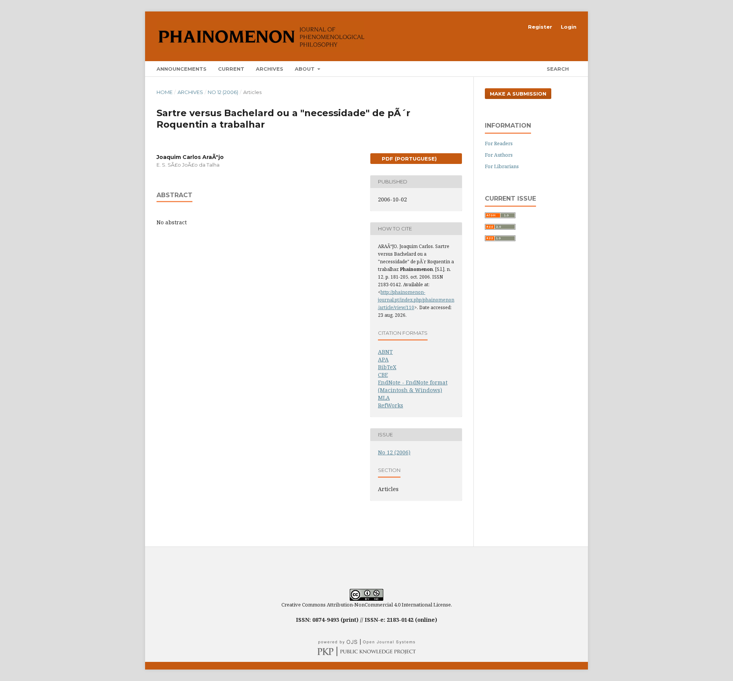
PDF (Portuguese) (408, 159)
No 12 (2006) (223, 92)
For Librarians (502, 166)
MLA (384, 397)
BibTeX (387, 367)
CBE (383, 374)
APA (383, 359)
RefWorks (390, 405)
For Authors (499, 154)
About (305, 69)
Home (165, 92)
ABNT (385, 351)
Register (540, 27)
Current (231, 69)
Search (557, 69)
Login (568, 27)
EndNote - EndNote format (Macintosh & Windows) (412, 386)
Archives (269, 69)
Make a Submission (518, 94)
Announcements (182, 69)
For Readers (499, 143)
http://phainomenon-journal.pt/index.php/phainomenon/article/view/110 (416, 300)
